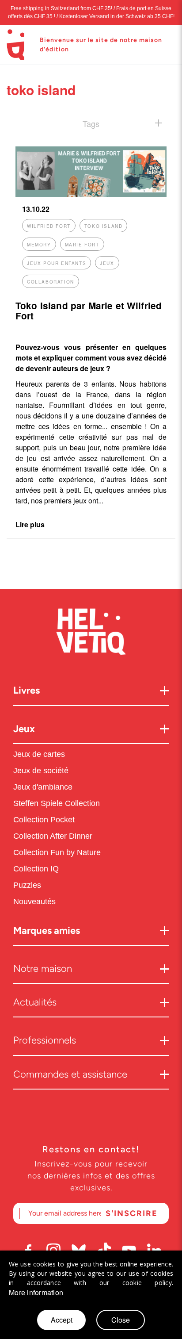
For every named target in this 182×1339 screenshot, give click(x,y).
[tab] (91, 123)
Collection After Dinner (52, 836)
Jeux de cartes (39, 754)
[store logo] (15, 44)
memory (39, 245)
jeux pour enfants (56, 263)
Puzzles (27, 885)
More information (36, 1293)
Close (120, 1320)
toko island (103, 226)
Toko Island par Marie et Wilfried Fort (88, 310)
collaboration (50, 282)
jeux (107, 263)
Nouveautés (35, 901)
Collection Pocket (44, 819)
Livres (26, 690)
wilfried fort (49, 226)
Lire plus (30, 524)
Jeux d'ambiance (42, 787)
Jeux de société (40, 770)
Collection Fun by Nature (57, 852)
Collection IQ (36, 868)
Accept (61, 1320)
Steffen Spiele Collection (56, 803)
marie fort (82, 245)
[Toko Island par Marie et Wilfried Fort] (91, 194)
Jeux (24, 729)
